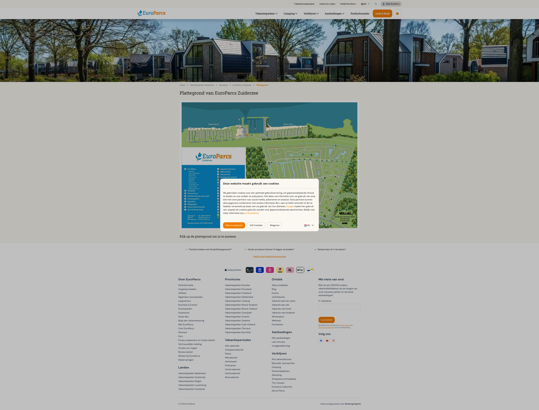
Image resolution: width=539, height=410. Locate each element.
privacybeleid (251, 213)
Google (290, 206)
